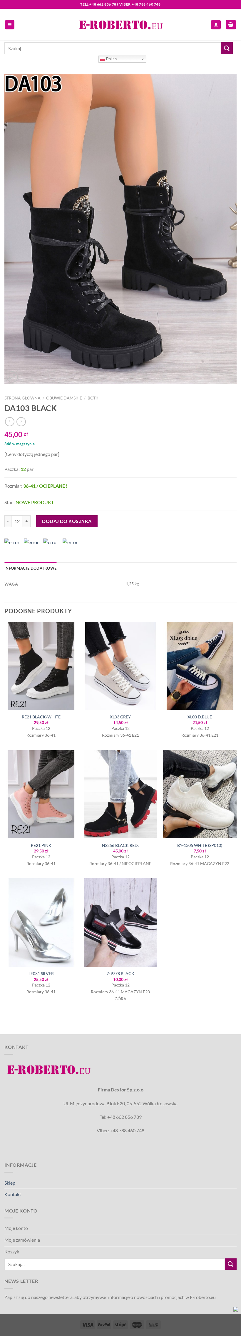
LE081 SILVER (41, 973)
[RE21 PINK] (41, 794)
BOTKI (94, 398)
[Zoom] (12, 377)
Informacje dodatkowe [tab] (30, 568)
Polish (111, 59)
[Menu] (10, 25)
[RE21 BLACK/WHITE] (41, 666)
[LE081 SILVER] (41, 922)
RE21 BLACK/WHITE (41, 716)
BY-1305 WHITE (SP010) (199, 845)
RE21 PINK (41, 845)
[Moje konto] (216, 25)
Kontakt (12, 1194)
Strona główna (22, 398)
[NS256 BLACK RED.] (120, 794)
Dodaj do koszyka (67, 521)
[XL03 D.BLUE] (200, 666)
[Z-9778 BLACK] (120, 922)
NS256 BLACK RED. (120, 845)
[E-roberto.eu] (120, 24)
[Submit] (227, 48)
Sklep (9, 1182)
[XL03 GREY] (120, 666)
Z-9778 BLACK (120, 973)
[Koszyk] (231, 25)
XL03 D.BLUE (200, 716)
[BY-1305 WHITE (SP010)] (200, 794)
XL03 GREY (120, 716)
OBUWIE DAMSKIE (64, 398)
